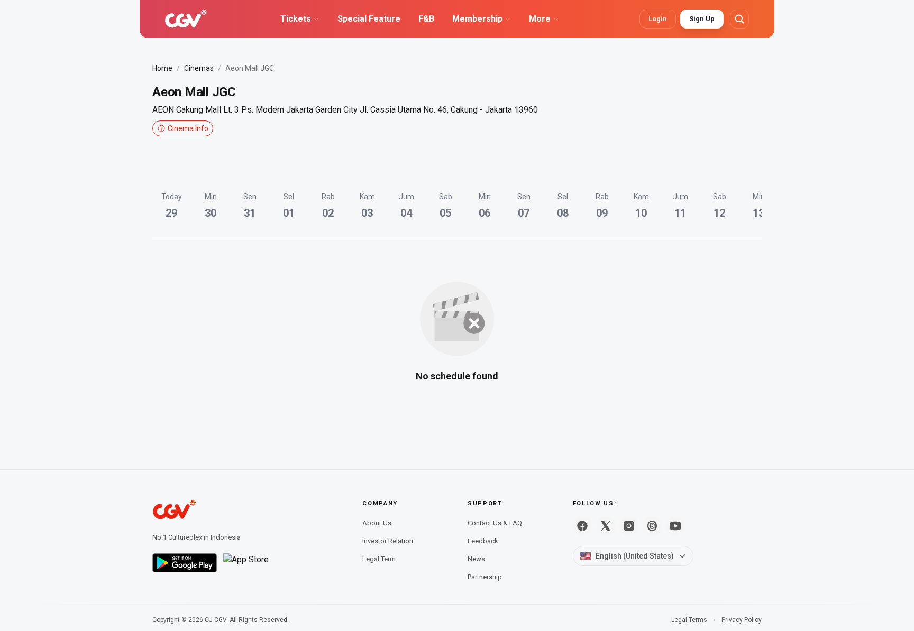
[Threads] (652, 525)
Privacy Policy (741, 620)
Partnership (485, 577)
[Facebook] (582, 525)
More (540, 19)
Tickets (295, 19)
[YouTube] (675, 525)
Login (657, 19)
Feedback (483, 541)
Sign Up (702, 19)
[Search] (739, 19)
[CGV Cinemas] (186, 19)
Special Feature (368, 19)
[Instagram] (628, 525)
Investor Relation (387, 541)
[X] (605, 525)
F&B (426, 19)
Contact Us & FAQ (495, 523)
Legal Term (379, 559)
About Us (376, 523)
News (476, 559)
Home (162, 68)
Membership (477, 19)
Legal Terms (689, 620)
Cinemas (199, 68)
